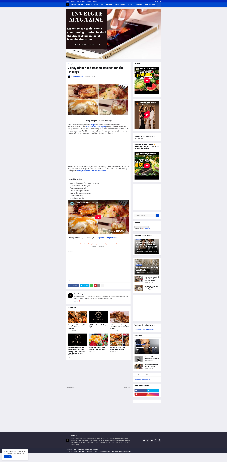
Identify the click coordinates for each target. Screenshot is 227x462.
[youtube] (160, 1)
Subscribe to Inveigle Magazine (143, 379)
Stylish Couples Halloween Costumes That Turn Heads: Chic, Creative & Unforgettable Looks (147, 245)
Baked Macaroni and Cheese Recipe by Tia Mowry (152, 365)
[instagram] (153, 394)
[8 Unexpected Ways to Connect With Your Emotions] (139, 359)
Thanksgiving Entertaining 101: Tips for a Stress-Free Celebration (77, 327)
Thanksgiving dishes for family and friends (91, 171)
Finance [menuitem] (130, 4)
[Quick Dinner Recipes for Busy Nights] (98, 317)
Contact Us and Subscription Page (121, 451)
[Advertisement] (83, 148)
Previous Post (70, 387)
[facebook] (155, 1)
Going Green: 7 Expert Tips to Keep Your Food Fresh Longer (97, 348)
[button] (155, 4)
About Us (73, 1)
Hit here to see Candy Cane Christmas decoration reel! (145, 137)
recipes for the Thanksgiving (96, 127)
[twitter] (157, 1)
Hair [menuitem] (95, 4)
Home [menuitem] (73, 4)
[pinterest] (79, 301)
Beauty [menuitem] (88, 4)
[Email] (98, 285)
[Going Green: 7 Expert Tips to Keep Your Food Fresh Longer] (98, 340)
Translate (147, 228)
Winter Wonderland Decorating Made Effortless (147, 269)
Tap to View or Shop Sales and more (144, 329)
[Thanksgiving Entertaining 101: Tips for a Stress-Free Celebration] (77, 317)
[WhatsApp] (91, 285)
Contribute (82, 451)
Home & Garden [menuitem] (119, 4)
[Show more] (102, 285)
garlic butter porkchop (108, 237)
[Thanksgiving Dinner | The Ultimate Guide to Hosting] (119, 340)
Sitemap (89, 1)
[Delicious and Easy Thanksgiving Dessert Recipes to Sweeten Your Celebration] (119, 317)
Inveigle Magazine (80, 294)
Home (67, 1)
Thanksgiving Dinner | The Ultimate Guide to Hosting (117, 348)
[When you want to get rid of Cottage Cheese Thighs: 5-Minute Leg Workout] (139, 279)
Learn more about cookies (17, 453)
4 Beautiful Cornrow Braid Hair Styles (147, 348)
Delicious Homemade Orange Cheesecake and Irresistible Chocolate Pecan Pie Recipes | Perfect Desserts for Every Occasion (76, 351)
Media (96, 451)
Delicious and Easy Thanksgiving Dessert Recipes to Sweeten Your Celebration (119, 327)
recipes (93, 125)
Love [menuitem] (101, 4)
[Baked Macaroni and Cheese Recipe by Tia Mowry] (139, 366)
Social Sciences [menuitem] (149, 4)
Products (95, 1)
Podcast (89, 451)
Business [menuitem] (138, 4)
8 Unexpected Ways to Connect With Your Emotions (152, 357)
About (75, 451)
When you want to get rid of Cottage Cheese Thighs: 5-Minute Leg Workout (152, 278)
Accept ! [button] (7, 457)
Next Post (127, 387)
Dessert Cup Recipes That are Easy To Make (151, 287)
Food (73, 64)
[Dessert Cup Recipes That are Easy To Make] (139, 288)
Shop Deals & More (105, 451)
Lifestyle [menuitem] (109, 4)
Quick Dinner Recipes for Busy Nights (97, 326)
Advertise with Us (81, 1)
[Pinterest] (95, 285)
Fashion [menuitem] (80, 4)
